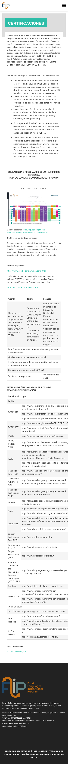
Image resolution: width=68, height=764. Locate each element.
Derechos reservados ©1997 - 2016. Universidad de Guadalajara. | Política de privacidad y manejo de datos (34, 754)
